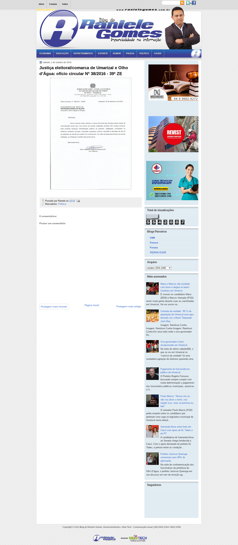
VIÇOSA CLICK (158, 252)
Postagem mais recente (54, 306)
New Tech (127, 527)
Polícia (130, 53)
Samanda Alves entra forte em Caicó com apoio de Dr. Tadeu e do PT (176, 430)
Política (144, 53)
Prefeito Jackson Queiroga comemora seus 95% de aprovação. (173, 457)
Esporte (103, 53)
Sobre (65, 4)
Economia (45, 53)
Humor (117, 53)
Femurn (154, 242)
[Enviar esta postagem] (78, 201)
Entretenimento (83, 53)
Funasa (154, 247)
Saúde (158, 53)
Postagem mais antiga (128, 306)
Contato (53, 4)
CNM (152, 238)
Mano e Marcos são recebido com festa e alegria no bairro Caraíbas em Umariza (175, 287)
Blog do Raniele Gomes (91, 527)
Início (41, 4)
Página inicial (92, 305)
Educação (62, 53)
